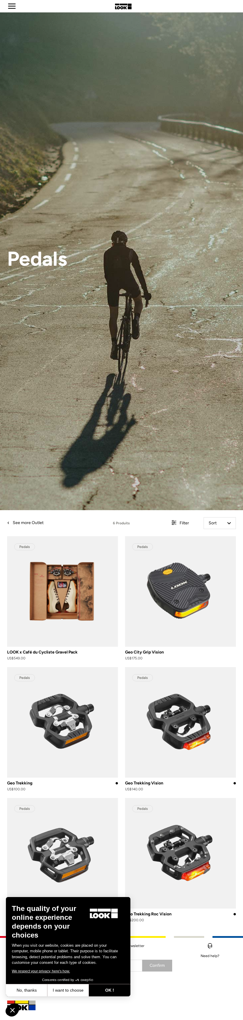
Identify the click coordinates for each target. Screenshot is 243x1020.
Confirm (157, 965)
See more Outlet (28, 522)
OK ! (109, 990)
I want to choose (68, 990)
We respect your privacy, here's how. (41, 971)
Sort (213, 523)
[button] (12, 1010)
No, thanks (27, 990)
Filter (184, 523)
